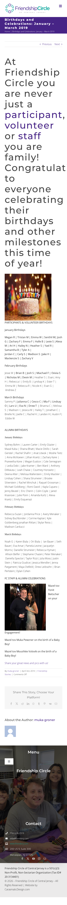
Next (57, 44)
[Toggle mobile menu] (60, 6)
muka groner (13, 671)
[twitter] (28, 858)
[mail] (44, 858)
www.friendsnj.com (19, 843)
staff (29, 136)
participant (34, 114)
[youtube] (33, 858)
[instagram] (39, 858)
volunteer (29, 125)
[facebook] (22, 858)
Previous (47, 44)
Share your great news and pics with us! (26, 663)
